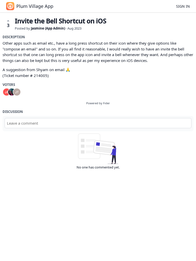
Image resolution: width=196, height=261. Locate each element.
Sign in (183, 6)
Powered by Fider (98, 103)
